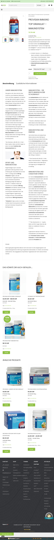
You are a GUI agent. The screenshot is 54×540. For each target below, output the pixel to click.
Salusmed (36, 491)
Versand (15, 470)
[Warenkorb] (51, 5)
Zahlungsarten (17, 473)
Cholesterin (26, 465)
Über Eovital (37, 475)
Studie (45, 494)
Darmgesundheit (27, 467)
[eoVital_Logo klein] (3, 5)
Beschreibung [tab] (8, 83)
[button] (1, 9)
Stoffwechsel (26, 499)
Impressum (5, 491)
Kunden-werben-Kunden (46, 486)
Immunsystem (27, 481)
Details (6, 312)
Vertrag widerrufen (7, 534)
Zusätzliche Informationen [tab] (26, 83)
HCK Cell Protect (40, 237)
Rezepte (46, 501)
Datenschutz (6, 494)
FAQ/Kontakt (47, 498)
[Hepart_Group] (5, 525)
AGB (14, 467)
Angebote (46, 465)
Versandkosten (38, 37)
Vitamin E (33, 14)
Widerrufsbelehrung (18, 475)
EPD (35, 467)
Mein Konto (16, 465)
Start (29, 14)
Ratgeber (46, 491)
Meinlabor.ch (37, 478)
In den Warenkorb (40, 73)
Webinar (46, 503)
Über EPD (36, 473)
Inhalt (30, 69)
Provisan (36, 470)
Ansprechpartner (48, 467)
